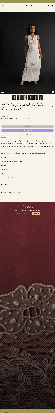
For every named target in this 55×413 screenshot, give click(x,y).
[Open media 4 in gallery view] (30, 97)
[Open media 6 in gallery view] (41, 97)
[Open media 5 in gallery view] (35, 97)
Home (3, 9)
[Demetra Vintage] (27, 5)
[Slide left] (2, 2)
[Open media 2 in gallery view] (19, 97)
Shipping (3, 116)
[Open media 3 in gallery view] (24, 97)
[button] (49, 5)
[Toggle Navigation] (2, 5)
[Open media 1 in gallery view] (14, 97)
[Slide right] (53, 2)
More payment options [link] (27, 134)
